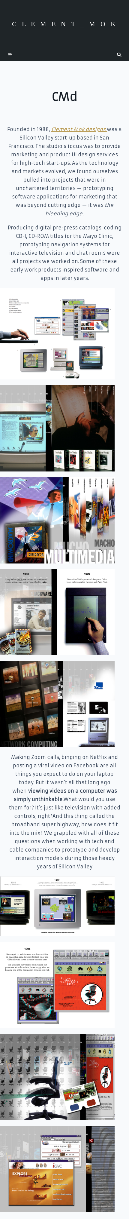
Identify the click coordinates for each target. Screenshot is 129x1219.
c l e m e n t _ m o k (64, 24)
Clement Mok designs (79, 129)
